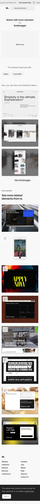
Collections (5, 465)
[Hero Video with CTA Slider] (20, 339)
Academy (24, 461)
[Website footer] (20, 218)
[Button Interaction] (20, 370)
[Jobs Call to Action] (20, 279)
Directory (5, 471)
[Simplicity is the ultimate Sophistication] (20, 103)
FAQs (22, 471)
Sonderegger (20, 25)
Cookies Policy (29, 491)
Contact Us (24, 477)
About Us (24, 474)
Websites (5, 461)
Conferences (6, 474)
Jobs (22, 465)
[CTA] (20, 431)
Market (23, 468)
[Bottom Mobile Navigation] (20, 248)
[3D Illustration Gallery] (20, 309)
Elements (5, 468)
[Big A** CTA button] (20, 400)
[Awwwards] (7, 8)
